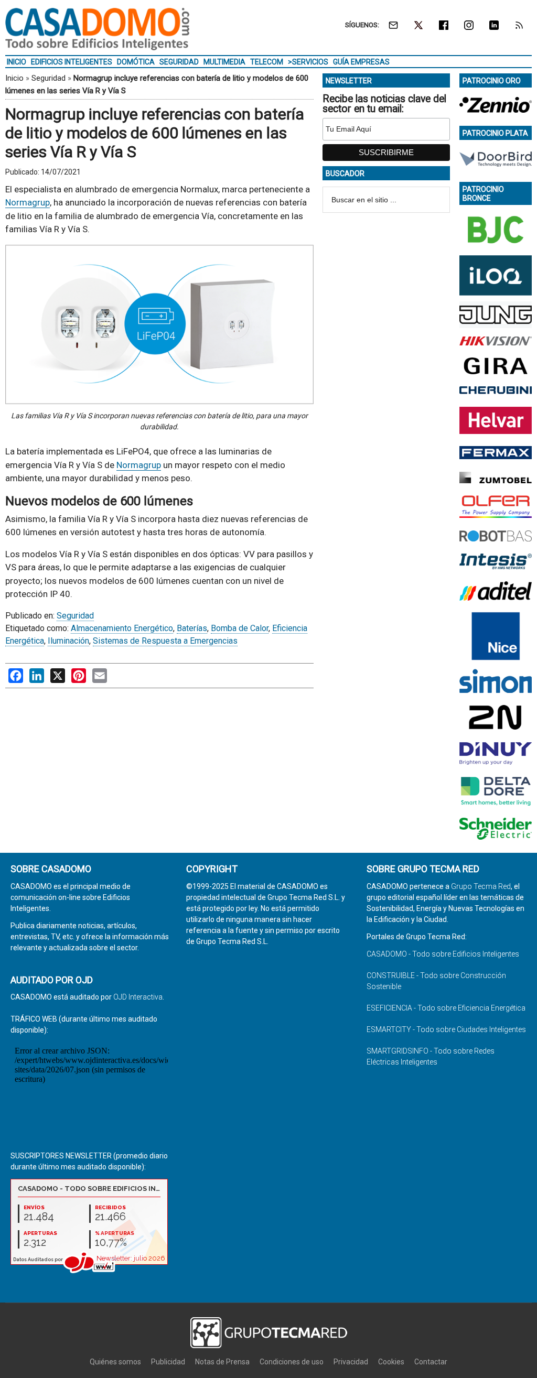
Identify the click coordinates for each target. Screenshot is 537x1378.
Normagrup (27, 202)
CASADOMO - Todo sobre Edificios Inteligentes (443, 954)
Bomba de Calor (239, 628)
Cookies (391, 1362)
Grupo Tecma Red (481, 886)
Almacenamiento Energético (122, 628)
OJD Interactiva (138, 997)
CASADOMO (97, 28)
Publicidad (168, 1362)
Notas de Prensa (222, 1362)
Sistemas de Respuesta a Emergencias (165, 641)
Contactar (430, 1362)
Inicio (14, 78)
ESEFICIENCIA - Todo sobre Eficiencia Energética (446, 1008)
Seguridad (48, 78)
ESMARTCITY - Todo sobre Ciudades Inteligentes (446, 1029)
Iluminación (68, 641)
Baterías (192, 628)
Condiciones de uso (292, 1362)
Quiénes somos (115, 1362)
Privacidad (351, 1362)
